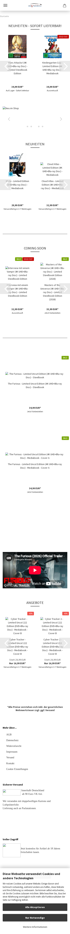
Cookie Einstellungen (17, 769)
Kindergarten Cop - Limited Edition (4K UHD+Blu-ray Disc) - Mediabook (52, 68)
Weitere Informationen (35, 926)
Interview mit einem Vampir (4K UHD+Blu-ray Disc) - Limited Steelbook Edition (17, 290)
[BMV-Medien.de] (35, 5)
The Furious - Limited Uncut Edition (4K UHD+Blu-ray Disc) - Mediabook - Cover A (35, 466)
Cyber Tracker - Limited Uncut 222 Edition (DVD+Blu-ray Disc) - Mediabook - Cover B (17, 646)
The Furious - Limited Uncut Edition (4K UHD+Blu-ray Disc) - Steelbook (35, 385)
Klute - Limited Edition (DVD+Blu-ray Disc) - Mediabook (17, 184)
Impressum (11, 751)
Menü (5, 5)
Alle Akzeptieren (35, 907)
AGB (8, 734)
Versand (50, 710)
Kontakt (10, 763)
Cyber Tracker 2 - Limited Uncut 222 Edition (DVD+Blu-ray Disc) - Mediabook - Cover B (52, 646)
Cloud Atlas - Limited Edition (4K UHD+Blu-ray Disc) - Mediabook (52, 184)
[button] (5, 66)
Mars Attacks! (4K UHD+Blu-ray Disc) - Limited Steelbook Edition (17, 68)
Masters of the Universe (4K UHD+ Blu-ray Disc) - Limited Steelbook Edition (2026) (52, 292)
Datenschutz (12, 740)
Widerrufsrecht (13, 746)
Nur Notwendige (35, 917)
